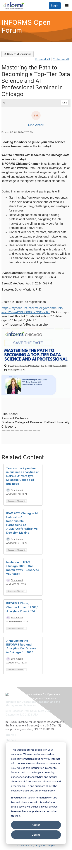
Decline (36, 834)
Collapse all (61, 59)
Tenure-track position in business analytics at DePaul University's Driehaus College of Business (22, 475)
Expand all (42, 59)
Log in (55, 5)
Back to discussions (18, 54)
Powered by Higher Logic (36, 845)
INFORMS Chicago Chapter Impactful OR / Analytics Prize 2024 (22, 607)
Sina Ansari (36, 125)
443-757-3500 (25, 734)
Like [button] (64, 102)
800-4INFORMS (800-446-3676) (37, 740)
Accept (36, 824)
